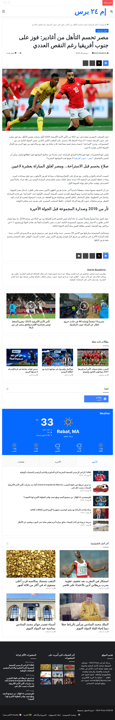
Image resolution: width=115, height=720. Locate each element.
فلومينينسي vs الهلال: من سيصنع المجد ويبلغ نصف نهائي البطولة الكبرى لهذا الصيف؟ (57, 497)
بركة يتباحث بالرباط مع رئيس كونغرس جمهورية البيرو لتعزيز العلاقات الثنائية (60, 509)
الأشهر (94, 461)
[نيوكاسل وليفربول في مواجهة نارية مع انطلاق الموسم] (57, 357)
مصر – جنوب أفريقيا (83, 158)
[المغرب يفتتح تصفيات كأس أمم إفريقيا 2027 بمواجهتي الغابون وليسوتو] (93, 357)
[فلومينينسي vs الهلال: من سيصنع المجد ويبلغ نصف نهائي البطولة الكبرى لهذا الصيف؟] (101, 501)
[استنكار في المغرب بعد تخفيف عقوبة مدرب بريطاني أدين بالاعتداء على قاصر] (84, 564)
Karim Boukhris (100, 53)
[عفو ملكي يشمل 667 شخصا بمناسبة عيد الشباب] (57, 681)
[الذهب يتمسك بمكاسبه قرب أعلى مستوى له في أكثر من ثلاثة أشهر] (30, 564)
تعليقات (21, 461)
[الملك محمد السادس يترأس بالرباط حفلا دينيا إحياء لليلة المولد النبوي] (84, 607)
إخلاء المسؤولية (55, 715)
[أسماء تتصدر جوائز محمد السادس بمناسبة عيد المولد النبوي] (30, 607)
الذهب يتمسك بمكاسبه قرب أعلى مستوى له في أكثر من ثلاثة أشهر (75, 3)
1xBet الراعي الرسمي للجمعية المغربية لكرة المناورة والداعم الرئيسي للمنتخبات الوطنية (55, 472)
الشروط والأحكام (40, 715)
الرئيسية (103, 24)
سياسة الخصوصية (69, 715)
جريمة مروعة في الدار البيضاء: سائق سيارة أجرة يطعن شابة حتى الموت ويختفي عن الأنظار (54, 522)
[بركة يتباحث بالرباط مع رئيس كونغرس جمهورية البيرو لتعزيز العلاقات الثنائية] (101, 513)
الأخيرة (58, 461)
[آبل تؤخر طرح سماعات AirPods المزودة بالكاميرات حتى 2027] (45, 674)
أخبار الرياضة (93, 24)
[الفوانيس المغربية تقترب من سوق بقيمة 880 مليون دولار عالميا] (69, 681)
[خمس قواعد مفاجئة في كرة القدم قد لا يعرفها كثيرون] (22, 357)
